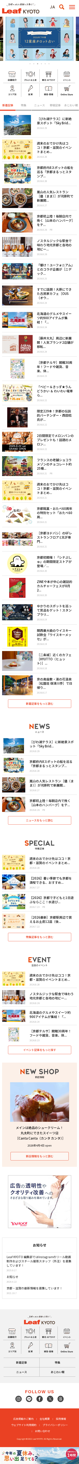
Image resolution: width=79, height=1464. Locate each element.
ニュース (39, 105)
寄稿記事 (55, 105)
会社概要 (45, 1418)
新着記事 (7, 105)
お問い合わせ (42, 1431)
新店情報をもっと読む (39, 1156)
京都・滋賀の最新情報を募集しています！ (35, 1288)
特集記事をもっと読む (39, 937)
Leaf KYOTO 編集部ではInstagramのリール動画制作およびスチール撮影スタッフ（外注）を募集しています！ (39, 1261)
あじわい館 (71, 105)
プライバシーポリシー (55, 1425)
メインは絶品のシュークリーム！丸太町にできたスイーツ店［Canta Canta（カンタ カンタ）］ (40, 1132)
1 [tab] (30, 63)
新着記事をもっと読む (39, 704)
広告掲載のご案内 (23, 1418)
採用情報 (61, 1418)
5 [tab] (45, 63)
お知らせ (12, 1277)
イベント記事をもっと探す (39, 1050)
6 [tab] (49, 63)
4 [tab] (41, 63)
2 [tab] (33, 63)
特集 (23, 105)
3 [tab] (37, 63)
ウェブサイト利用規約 (23, 1425)
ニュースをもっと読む (39, 820)
